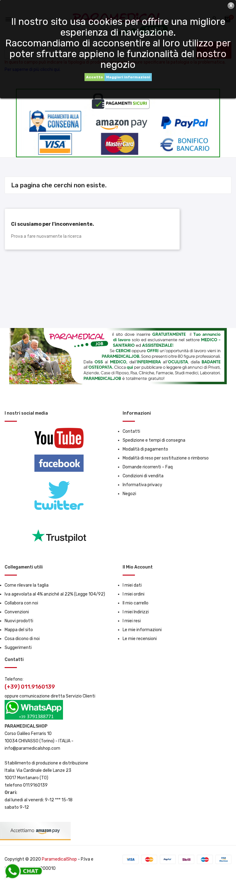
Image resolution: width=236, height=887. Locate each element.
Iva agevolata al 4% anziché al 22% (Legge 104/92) (55, 594)
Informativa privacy (142, 484)
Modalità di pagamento (145, 449)
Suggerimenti (18, 647)
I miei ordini (133, 594)
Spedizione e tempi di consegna (154, 440)
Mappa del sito (19, 629)
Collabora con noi (21, 603)
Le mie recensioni (140, 638)
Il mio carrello (135, 603)
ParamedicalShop (59, 859)
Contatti (131, 431)
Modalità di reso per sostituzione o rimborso (166, 458)
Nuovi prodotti (19, 620)
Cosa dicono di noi (22, 638)
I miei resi (132, 620)
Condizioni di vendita (143, 476)
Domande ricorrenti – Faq (148, 467)
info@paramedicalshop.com (32, 748)
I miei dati (132, 585)
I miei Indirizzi (136, 612)
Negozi (129, 493)
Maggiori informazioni (128, 77)
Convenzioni (17, 612)
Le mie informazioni (142, 629)
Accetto (94, 77)
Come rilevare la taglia (27, 585)
